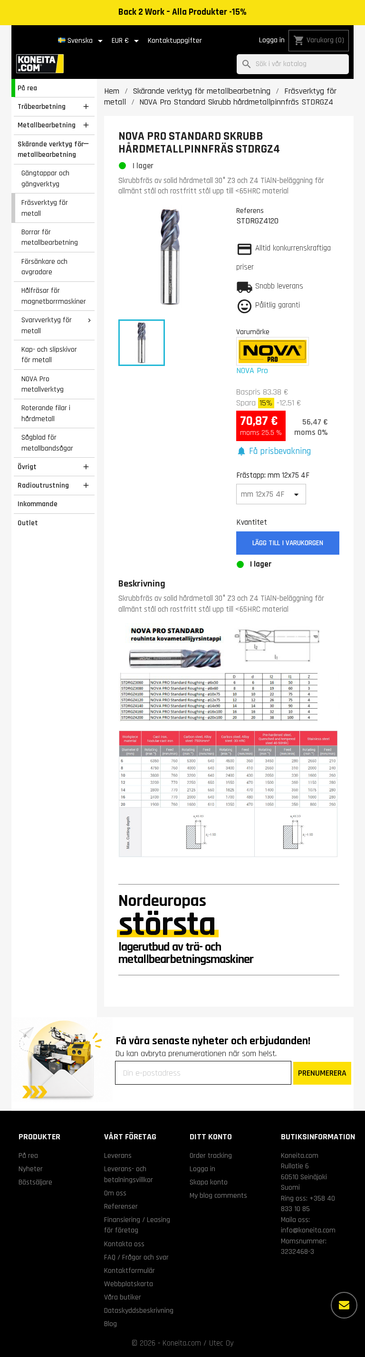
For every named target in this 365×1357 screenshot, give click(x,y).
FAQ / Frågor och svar (136, 1257)
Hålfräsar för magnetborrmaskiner (53, 296)
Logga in (272, 40)
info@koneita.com (308, 1230)
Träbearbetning (42, 106)
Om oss (115, 1193)
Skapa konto (209, 1182)
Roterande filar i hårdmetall (45, 413)
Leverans (118, 1155)
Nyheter (31, 1169)
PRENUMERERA (322, 1073)
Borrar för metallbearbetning (49, 237)
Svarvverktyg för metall (46, 325)
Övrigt (27, 467)
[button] (273, 451)
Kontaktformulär (129, 1270)
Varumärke (252, 332)
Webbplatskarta (128, 1284)
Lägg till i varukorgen (287, 543)
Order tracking (211, 1155)
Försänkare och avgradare (44, 267)
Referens (250, 210)
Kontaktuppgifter (175, 41)
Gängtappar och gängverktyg (45, 178)
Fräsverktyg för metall (44, 208)
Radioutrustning (43, 485)
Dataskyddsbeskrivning (138, 1310)
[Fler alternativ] (344, 1305)
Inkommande (38, 504)
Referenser (121, 1206)
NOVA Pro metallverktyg (42, 384)
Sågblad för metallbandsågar (47, 443)
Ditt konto (211, 1136)
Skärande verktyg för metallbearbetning (51, 149)
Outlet (28, 523)
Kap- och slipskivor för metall (49, 355)
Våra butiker (122, 1297)
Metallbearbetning (47, 125)
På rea (27, 88)
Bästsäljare (35, 1182)
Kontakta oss (124, 1244)
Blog (110, 1323)
